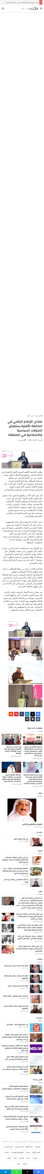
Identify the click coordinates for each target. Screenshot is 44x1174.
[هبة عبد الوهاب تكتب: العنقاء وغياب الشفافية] (36, 1009)
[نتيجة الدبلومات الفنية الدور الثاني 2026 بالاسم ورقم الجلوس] (36, 1129)
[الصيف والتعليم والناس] (22, 810)
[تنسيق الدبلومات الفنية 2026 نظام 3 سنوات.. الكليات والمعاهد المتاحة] (36, 1119)
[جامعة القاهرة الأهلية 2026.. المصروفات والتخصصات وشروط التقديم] (36, 1089)
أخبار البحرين (19, 1147)
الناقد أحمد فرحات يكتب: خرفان (18, 985)
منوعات (24, 1164)
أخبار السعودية (8, 1147)
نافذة (18, 1164)
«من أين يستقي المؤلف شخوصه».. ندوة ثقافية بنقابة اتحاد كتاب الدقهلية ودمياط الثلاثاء (15, 860)
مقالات (9, 1158)
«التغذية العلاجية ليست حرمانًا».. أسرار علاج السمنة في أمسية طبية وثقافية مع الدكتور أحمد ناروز (15, 871)
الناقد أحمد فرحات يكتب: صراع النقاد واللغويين (16, 977)
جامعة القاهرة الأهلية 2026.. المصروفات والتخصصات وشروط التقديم (15, 1087)
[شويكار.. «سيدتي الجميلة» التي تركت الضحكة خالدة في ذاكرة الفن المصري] (8, 939)
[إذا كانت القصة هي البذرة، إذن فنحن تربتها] (36, 882)
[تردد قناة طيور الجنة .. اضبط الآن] (36, 1027)
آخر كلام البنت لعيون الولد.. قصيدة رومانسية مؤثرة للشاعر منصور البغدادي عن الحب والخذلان (15, 1037)
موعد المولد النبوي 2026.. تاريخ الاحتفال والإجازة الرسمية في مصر (17, 1058)
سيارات (6, 1152)
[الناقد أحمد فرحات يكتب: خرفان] (36, 989)
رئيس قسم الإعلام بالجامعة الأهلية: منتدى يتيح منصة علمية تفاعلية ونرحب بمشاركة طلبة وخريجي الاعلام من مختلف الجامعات (32, 779)
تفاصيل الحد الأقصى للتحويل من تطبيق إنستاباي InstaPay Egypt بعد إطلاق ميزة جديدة (15, 1048)
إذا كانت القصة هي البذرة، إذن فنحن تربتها (16, 881)
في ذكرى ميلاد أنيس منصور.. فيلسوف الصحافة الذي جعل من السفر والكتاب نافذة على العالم (29, 916)
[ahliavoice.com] (29, 8)
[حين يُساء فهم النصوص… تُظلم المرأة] (36, 999)
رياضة (28, 1158)
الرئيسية (38, 416)
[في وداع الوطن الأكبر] (36, 842)
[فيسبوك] (38, 714)
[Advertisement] (22, 113)
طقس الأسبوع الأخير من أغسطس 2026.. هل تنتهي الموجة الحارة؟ (16, 1097)
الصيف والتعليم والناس (32, 824)
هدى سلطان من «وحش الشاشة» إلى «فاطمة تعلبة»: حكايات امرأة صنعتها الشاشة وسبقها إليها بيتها (29, 927)
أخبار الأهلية (30, 416)
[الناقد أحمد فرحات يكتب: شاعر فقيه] (36, 969)
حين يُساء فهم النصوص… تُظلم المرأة (15, 996)
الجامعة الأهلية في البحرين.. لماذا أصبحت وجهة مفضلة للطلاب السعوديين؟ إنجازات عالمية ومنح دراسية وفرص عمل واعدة (33, 751)
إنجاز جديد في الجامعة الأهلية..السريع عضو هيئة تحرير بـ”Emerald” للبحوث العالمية (12, 750)
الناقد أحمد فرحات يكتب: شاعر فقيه (16, 965)
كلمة (15, 1158)
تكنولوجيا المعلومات (17, 1152)
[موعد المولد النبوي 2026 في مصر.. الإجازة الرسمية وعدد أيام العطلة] (36, 1109)
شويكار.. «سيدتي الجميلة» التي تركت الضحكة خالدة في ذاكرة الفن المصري (29, 937)
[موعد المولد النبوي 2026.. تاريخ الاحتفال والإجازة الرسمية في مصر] (36, 1060)
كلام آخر (21, 1158)
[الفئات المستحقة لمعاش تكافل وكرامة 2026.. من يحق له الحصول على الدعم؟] (36, 1070)
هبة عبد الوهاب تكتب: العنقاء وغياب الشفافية (15, 1007)
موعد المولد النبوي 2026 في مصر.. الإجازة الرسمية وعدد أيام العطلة (16, 1107)
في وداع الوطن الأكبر (21, 839)
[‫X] (32, 714)
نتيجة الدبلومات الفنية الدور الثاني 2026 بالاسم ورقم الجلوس (17, 1128)
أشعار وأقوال (36, 1152)
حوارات (34, 1158)
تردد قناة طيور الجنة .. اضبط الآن (17, 1024)
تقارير (28, 1152)
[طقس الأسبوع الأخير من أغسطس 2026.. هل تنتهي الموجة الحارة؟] (36, 1099)
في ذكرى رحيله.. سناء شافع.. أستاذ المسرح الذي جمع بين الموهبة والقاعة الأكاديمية (29, 949)
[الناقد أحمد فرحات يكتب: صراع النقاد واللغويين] (36, 979)
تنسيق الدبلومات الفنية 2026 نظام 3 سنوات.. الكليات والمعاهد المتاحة (15, 1118)
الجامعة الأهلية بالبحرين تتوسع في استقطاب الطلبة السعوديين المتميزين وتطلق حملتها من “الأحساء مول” (11, 778)
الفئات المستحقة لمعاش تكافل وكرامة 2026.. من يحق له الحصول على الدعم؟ (15, 1069)
